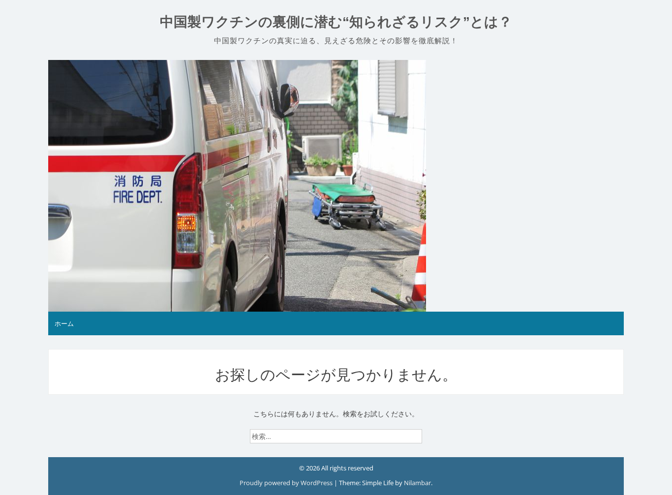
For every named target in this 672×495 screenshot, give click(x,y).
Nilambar (417, 482)
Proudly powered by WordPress (287, 482)
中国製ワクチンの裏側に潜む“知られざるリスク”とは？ (336, 21)
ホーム (64, 323)
